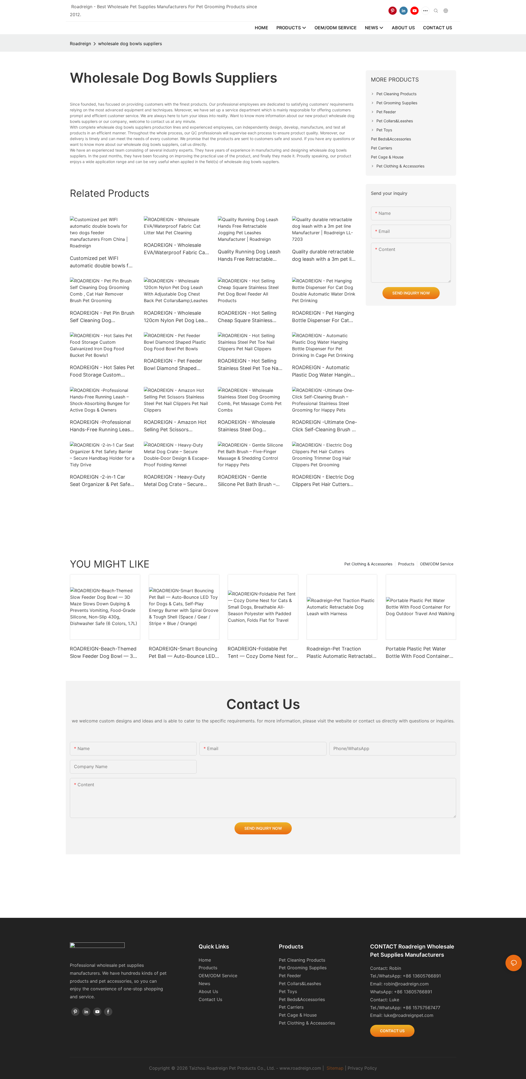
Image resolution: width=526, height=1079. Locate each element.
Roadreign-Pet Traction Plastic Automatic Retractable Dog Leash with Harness (341, 653)
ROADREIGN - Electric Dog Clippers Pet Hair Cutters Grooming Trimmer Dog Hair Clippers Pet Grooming (325, 481)
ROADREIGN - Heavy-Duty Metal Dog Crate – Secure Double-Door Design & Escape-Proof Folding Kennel (174, 481)
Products (406, 564)
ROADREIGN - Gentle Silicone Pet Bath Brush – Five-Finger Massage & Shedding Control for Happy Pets (250, 481)
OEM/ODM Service (436, 564)
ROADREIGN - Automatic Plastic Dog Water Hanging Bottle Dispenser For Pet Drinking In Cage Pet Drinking (323, 371)
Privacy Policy (362, 1068)
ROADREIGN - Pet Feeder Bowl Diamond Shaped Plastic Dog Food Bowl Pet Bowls (174, 365)
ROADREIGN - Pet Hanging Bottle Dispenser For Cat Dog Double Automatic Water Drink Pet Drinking (323, 317)
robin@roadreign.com (406, 984)
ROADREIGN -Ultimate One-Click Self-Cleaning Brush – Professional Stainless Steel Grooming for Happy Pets (324, 426)
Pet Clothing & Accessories (368, 564)
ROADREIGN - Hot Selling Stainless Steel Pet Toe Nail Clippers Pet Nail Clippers (249, 365)
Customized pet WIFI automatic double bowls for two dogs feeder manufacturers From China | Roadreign (102, 262)
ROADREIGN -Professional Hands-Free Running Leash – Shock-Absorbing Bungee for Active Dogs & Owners (101, 426)
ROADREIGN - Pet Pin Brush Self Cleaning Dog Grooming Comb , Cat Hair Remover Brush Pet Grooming (102, 317)
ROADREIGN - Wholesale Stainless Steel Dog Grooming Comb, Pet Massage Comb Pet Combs (249, 426)
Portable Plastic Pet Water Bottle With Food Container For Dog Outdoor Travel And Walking (418, 653)
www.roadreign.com (300, 1068)
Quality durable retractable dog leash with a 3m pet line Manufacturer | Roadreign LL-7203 (324, 256)
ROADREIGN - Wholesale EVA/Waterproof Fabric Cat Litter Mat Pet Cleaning (175, 249)
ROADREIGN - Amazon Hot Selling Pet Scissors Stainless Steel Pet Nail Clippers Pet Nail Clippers (175, 426)
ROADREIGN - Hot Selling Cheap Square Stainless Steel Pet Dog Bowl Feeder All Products (248, 317)
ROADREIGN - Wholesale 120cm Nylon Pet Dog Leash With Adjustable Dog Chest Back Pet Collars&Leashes (176, 317)
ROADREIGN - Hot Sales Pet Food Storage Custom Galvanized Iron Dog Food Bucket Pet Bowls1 (102, 371)
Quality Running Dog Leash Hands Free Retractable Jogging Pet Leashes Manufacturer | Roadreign (249, 256)
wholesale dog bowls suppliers (130, 43)
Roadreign (80, 43)
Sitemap (335, 1068)
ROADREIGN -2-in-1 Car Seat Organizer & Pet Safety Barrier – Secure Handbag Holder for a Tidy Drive (102, 481)
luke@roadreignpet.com (408, 1015)
